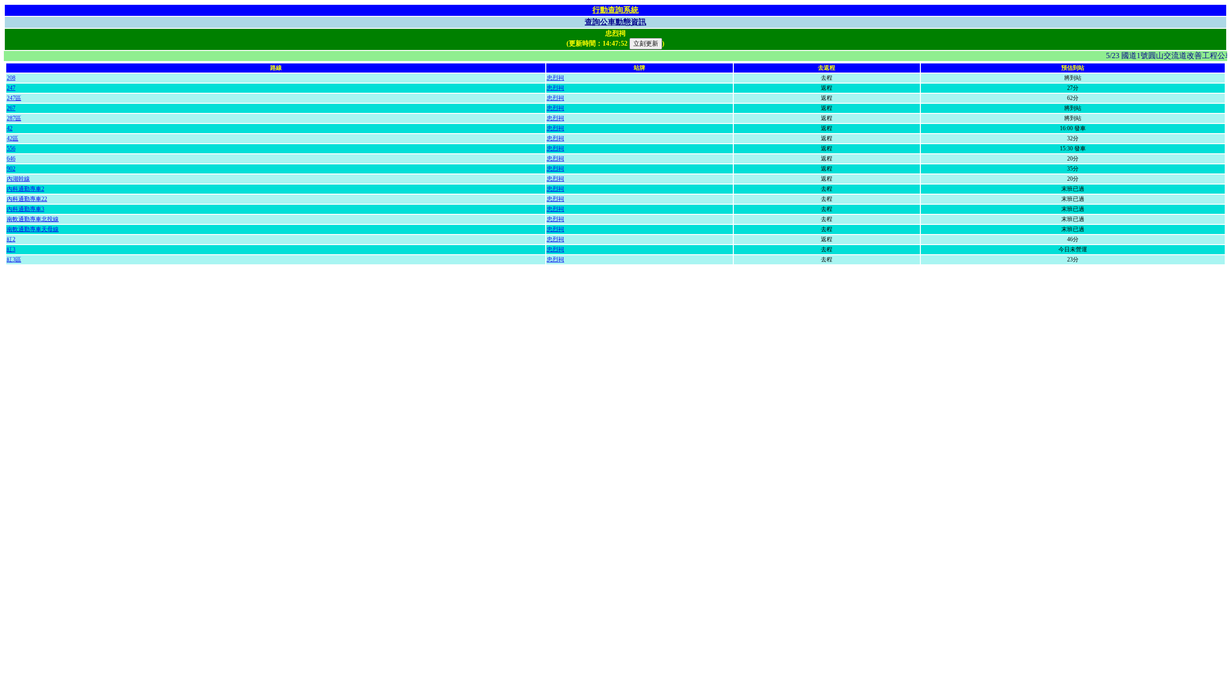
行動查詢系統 (615, 10)
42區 (12, 138)
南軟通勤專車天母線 (33, 229)
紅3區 (14, 259)
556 (11, 148)
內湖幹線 (18, 178)
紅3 (11, 249)
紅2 (11, 239)
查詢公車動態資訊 (615, 22)
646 (11, 158)
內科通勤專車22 (27, 199)
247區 (14, 98)
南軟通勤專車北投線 (33, 219)
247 (11, 88)
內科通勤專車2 (25, 188)
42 (10, 128)
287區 (14, 118)
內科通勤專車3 (25, 209)
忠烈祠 (555, 77)
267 (11, 108)
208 (11, 77)
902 (11, 168)
